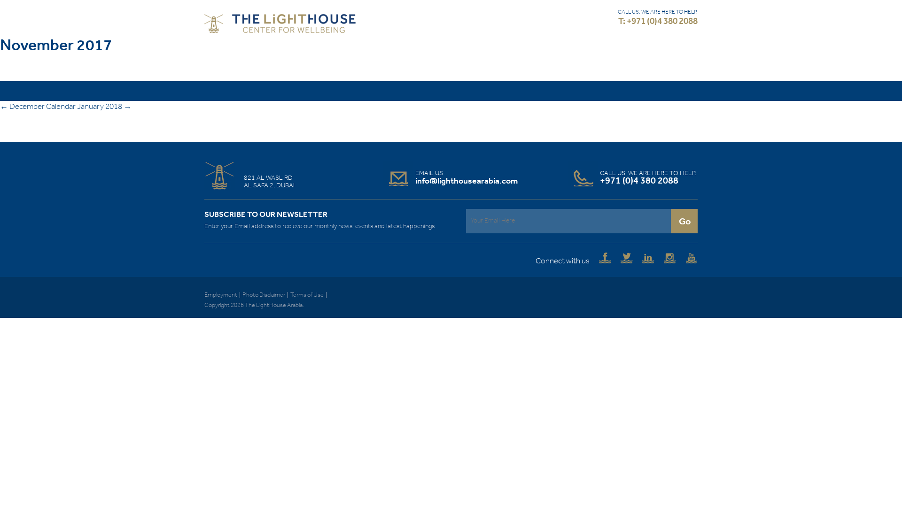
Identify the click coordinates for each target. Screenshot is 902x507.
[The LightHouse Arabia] (280, 25)
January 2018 (104, 107)
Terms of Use (307, 295)
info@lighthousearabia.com (466, 181)
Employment (220, 295)
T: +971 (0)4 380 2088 (658, 22)
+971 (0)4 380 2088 (639, 181)
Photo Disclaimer (263, 295)
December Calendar (38, 107)
